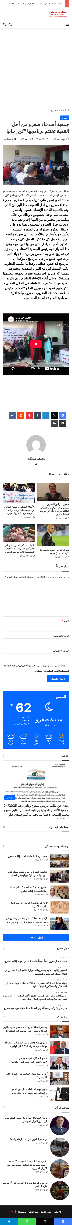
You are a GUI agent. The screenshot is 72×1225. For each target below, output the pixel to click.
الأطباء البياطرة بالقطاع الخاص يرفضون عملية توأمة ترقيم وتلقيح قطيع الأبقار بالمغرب (19, 510)
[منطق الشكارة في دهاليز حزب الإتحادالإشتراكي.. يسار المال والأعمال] (59, 1062)
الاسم (65, 621)
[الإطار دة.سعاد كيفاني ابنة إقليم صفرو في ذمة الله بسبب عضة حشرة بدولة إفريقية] (59, 923)
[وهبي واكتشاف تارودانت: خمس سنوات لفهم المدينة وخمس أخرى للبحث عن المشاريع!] (59, 1031)
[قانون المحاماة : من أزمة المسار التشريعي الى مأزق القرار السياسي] (59, 1125)
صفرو (54, 110)
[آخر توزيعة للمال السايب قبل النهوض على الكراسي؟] (59, 1078)
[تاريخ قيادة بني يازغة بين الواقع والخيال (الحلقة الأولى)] (59, 907)
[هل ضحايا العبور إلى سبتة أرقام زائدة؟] (59, 1147)
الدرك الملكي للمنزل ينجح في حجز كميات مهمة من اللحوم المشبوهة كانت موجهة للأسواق (19, 548)
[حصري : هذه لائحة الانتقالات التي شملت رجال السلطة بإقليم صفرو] (59, 892)
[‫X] (54, 415)
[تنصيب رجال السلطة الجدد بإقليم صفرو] (59, 861)
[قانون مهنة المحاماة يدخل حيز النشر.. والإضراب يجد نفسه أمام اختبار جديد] (59, 1094)
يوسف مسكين (58, 139)
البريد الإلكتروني (60, 635)
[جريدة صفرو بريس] (58, 14)
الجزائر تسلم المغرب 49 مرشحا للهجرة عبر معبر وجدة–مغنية (34, 3)
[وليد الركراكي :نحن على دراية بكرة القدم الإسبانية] (53, 535)
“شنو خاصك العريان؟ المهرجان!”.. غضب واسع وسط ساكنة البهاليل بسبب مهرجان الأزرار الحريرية (27, 1164)
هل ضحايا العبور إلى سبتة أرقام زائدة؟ (29, 1139)
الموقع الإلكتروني (61, 650)
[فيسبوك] (62, 415)
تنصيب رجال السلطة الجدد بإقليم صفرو (28, 856)
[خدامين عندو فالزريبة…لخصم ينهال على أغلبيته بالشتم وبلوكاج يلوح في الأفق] (59, 876)
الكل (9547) (36, 937)
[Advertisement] (36, 70)
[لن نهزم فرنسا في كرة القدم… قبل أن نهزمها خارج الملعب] (59, 1190)
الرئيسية (63, 110)
